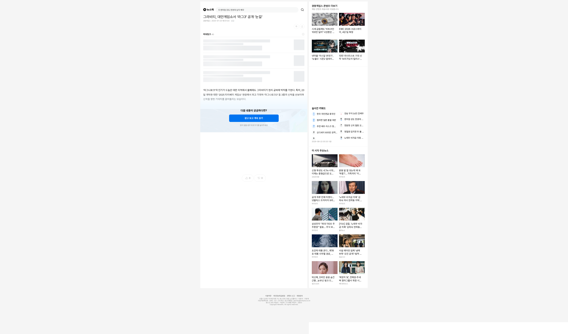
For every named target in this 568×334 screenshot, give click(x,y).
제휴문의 (300, 296)
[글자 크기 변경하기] (296, 26)
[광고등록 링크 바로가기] (303, 34)
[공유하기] (301, 26)
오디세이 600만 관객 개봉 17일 (327, 132)
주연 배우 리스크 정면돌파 (327, 126)
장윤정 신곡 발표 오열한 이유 (354, 125)
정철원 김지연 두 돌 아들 (354, 131)
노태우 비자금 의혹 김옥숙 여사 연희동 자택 (354, 138)
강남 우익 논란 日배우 (354, 113)
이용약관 (268, 296)
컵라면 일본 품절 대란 (326, 120)
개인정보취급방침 (279, 296)
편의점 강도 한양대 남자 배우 (354, 119)
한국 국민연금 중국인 (326, 114)
